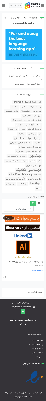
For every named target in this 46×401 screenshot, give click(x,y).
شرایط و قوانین (37, 348)
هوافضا (35, 183)
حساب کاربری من (37, 340)
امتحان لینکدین (12, 111)
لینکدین (35, 156)
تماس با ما (39, 357)
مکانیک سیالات (15, 179)
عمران (22, 147)
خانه (42, 197)
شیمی (13, 142)
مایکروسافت (12, 156)
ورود (19, 5)
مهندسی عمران (33, 165)
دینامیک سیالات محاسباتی (27, 138)
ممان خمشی (23, 161)
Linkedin (18, 102)
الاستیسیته (26, 111)
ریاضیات (37, 142)
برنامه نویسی (33, 125)
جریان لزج (22, 129)
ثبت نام (13, 5)
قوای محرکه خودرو (33, 151)
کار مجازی (22, 183)
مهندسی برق (11, 160)
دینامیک (21, 133)
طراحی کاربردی (34, 147)
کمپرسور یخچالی (10, 184)
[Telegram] (25, 324)
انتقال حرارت (26, 115)
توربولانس (20, 124)
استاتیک (24, 106)
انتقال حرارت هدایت (32, 120)
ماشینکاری (23, 156)
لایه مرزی (20, 151)
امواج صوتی (37, 116)
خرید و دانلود (8, 218)
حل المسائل (12, 129)
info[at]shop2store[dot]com (21, 307)
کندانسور (38, 188)
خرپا (40, 134)
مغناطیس (33, 161)
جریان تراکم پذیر (34, 129)
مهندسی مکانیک (28, 170)
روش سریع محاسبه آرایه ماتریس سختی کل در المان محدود (24, 78)
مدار (39, 160)
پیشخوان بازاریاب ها (36, 344)
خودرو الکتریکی (32, 134)
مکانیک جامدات (34, 179)
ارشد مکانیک (35, 106)
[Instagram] (21, 324)
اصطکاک (14, 106)
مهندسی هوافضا (31, 174)
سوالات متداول (37, 353)
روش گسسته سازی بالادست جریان (27, 84)
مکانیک (14, 174)
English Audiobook (33, 102)
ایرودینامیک (17, 120)
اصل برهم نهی (37, 111)
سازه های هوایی (25, 142)
